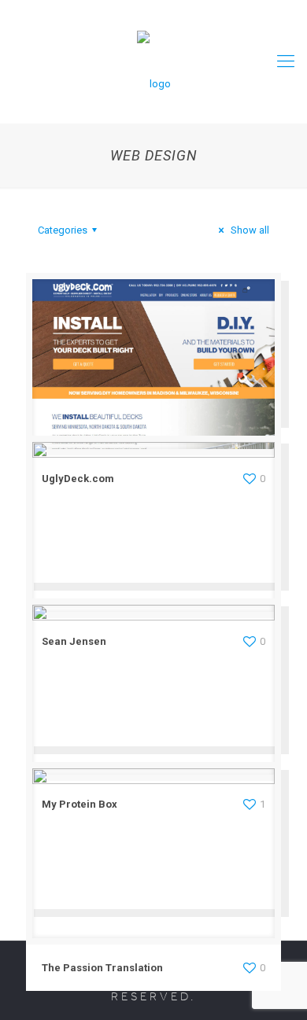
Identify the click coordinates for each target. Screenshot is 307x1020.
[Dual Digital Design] (153, 61)
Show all (248, 230)
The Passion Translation (102, 968)
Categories (62, 230)
